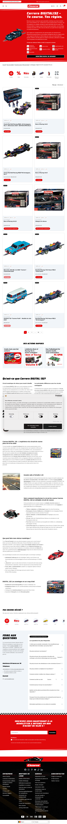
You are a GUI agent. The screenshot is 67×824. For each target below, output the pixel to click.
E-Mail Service (55, 778)
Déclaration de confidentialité (22, 796)
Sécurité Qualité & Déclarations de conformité (40, 797)
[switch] (26, 417)
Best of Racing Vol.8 (41, 124)
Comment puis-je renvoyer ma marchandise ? (41, 684)
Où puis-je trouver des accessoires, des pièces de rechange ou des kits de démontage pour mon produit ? (46, 657)
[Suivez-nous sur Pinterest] (32, 770)
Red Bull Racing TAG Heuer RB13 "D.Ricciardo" (45, 270)
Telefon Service (55, 781)
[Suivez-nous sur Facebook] (25, 770)
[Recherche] (6, 6)
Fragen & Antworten (56, 776)
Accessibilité (6, 795)
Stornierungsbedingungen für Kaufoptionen (25, 792)
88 (38, 332)
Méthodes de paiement (25, 783)
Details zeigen (56, 421)
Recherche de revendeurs (42, 793)
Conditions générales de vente (25, 800)
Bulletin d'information (24, 778)
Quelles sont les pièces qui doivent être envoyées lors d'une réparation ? (44, 691)
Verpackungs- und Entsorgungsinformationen (41, 810)
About (6, 776)
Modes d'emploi (39, 784)
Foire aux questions (40, 782)
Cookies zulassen (53, 426)
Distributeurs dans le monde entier (40, 790)
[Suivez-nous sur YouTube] (35, 770)
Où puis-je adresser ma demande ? (38, 651)
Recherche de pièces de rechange (41, 779)
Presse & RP (6, 791)
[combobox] (25, 822)
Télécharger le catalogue (41, 807)
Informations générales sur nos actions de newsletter (43, 704)
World (6, 786)
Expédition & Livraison (24, 785)
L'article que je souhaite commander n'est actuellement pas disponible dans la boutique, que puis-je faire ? (44, 645)
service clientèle (14, 645)
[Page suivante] (41, 332)
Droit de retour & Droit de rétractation (25, 788)
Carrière (5, 788)
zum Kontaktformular (9, 679)
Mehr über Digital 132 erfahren (45, 56)
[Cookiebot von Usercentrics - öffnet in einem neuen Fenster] (56, 396)
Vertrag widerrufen (23, 807)
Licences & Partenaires (9, 778)
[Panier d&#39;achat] (63, 6)
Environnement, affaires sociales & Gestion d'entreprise (9, 782)
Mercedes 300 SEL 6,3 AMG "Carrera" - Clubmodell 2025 (15, 270)
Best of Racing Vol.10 (10, 221)
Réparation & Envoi (40, 776)
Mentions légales (7, 793)
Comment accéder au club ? (43, 679)
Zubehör (59, 504)
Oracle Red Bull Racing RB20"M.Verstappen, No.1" (17, 173)
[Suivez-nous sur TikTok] (38, 770)
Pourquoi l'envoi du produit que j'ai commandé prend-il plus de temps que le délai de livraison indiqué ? (45, 698)
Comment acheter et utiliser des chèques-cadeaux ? (42, 674)
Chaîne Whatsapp (23, 780)
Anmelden (52, 732)
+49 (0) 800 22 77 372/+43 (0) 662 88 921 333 (13, 669)
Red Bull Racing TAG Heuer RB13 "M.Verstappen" (45, 319)
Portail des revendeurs (25, 803)
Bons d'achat (22, 805)
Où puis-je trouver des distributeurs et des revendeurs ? (45, 663)
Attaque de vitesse (41, 221)
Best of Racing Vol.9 (41, 172)
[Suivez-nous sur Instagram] (29, 770)
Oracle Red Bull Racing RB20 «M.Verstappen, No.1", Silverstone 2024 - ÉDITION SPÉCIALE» (17, 124)
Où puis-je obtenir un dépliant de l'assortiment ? (41, 668)
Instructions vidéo (39, 787)
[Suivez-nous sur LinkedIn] (42, 770)
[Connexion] (60, 6)
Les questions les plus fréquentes (39, 636)
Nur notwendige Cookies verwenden (33, 426)
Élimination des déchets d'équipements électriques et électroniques (42, 803)
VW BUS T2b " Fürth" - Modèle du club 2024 (17, 319)
